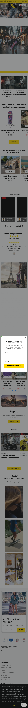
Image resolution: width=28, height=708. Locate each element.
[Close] (25, 337)
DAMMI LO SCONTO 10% (14, 366)
